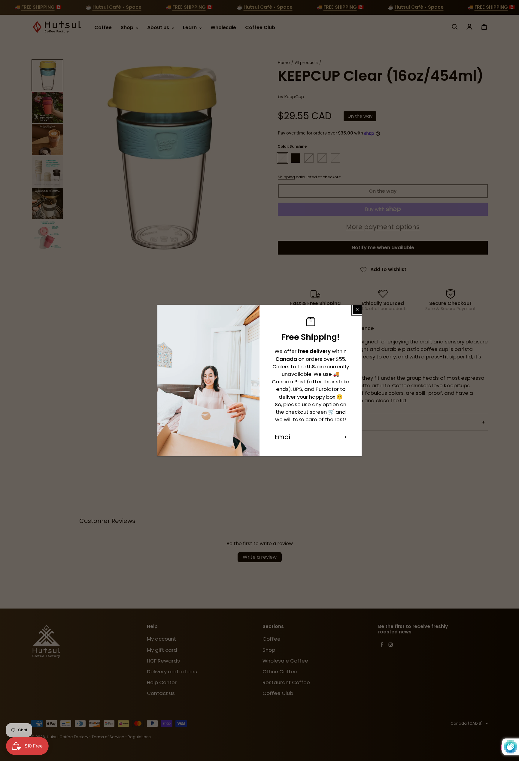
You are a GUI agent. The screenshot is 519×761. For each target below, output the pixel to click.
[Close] (357, 309)
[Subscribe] (346, 436)
